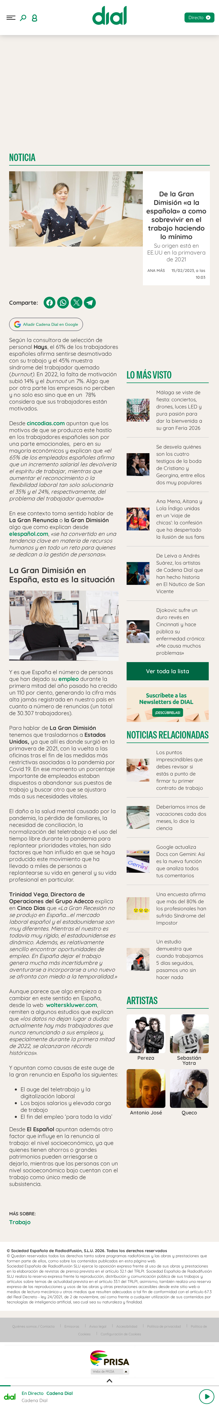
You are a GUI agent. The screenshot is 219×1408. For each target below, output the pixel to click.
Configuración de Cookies (121, 1334)
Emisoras (71, 1326)
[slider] (109, 1385)
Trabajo (20, 1222)
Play (206, 1396)
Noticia (22, 157)
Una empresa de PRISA (109, 1358)
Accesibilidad (126, 1326)
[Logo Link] (109, 15)
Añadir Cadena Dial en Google (50, 324)
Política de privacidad (164, 1326)
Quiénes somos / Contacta (33, 1326)
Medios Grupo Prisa (109, 1371)
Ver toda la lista (167, 671)
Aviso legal (97, 1326)
